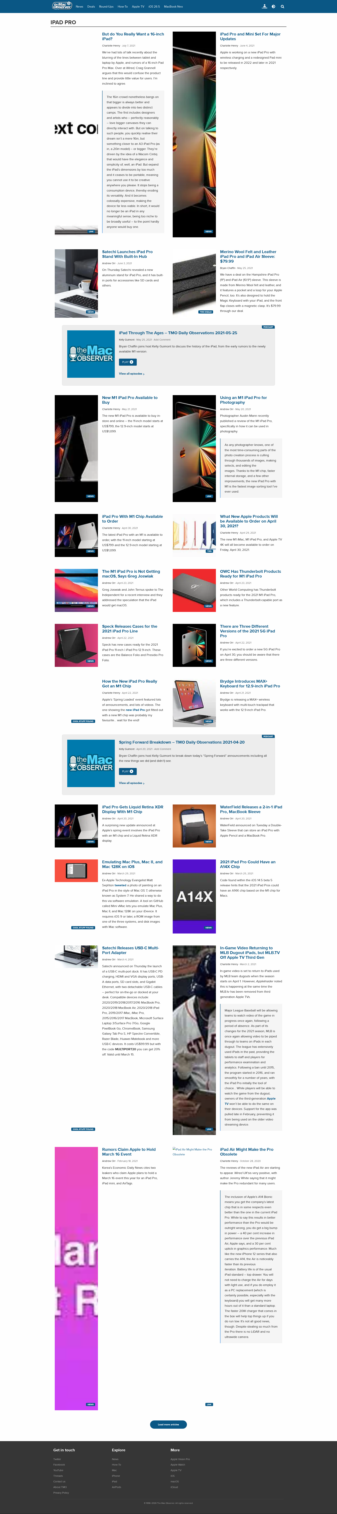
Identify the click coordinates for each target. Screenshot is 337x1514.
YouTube (58, 1470)
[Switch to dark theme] (273, 6)
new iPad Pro (135, 709)
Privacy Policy (61, 1493)
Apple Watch (178, 1464)
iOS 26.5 (154, 6)
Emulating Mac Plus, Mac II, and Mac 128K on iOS (132, 864)
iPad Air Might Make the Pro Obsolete (246, 1151)
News (79, 6)
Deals (91, 6)
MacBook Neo (173, 6)
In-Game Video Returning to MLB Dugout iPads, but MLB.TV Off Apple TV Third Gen (250, 952)
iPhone (116, 1476)
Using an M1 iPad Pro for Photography (243, 399)
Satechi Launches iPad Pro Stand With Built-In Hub (127, 254)
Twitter (57, 1459)
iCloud (174, 1487)
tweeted (120, 885)
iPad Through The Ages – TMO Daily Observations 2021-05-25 (178, 333)
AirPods (116, 1487)
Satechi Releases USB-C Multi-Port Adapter (130, 950)
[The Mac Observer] (62, 6)
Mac (114, 1470)
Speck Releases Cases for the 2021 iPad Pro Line (129, 628)
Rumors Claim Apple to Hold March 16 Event (129, 1151)
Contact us (59, 1481)
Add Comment (162, 339)
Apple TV (138, 6)
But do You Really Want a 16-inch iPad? (133, 36)
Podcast (268, 327)
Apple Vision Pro (180, 1459)
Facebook (59, 1464)
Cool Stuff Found (83, 721)
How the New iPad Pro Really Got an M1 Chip (129, 683)
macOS (175, 1481)
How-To (123, 6)
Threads (58, 1476)
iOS (173, 1476)
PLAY (125, 362)
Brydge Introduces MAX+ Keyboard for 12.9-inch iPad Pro (250, 683)
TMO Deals (206, 312)
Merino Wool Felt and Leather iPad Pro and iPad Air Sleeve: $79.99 (248, 256)
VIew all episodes (130, 373)
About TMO (60, 1487)
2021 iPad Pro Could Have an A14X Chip (248, 864)
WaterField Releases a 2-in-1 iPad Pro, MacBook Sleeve (251, 809)
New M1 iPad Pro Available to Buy (130, 399)
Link (91, 231)
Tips (209, 551)
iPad (114, 1481)
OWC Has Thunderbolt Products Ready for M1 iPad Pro (250, 573)
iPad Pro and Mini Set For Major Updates (250, 36)
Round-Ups (106, 6)
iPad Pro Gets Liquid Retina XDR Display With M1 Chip (132, 809)
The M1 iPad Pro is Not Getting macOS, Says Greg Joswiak (131, 573)
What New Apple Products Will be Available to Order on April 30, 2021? (249, 521)
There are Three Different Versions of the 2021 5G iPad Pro (247, 631)
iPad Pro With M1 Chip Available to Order (132, 518)
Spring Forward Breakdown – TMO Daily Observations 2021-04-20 (182, 742)
